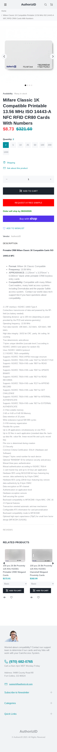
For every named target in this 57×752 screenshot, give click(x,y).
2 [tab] (27, 85)
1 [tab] (25, 85)
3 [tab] (29, 85)
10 (20, 145)
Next (53, 56)
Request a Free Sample (28, 203)
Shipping (11, 163)
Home (3, 11)
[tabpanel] (28, 54)
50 (35, 145)
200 (49, 145)
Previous (4, 56)
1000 (6, 152)
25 (28, 145)
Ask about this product (17, 168)
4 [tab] (31, 85)
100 (42, 145)
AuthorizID (16, 236)
